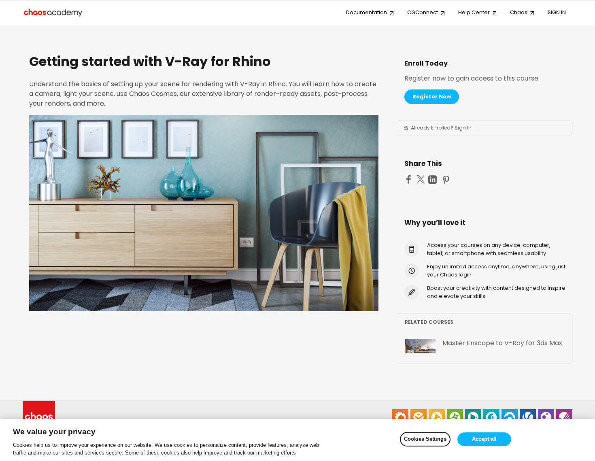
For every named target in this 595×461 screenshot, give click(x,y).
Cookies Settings (425, 439)
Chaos (518, 12)
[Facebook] (409, 180)
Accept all (484, 439)
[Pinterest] (447, 180)
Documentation (366, 12)
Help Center (474, 12)
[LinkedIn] (433, 180)
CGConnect (422, 12)
